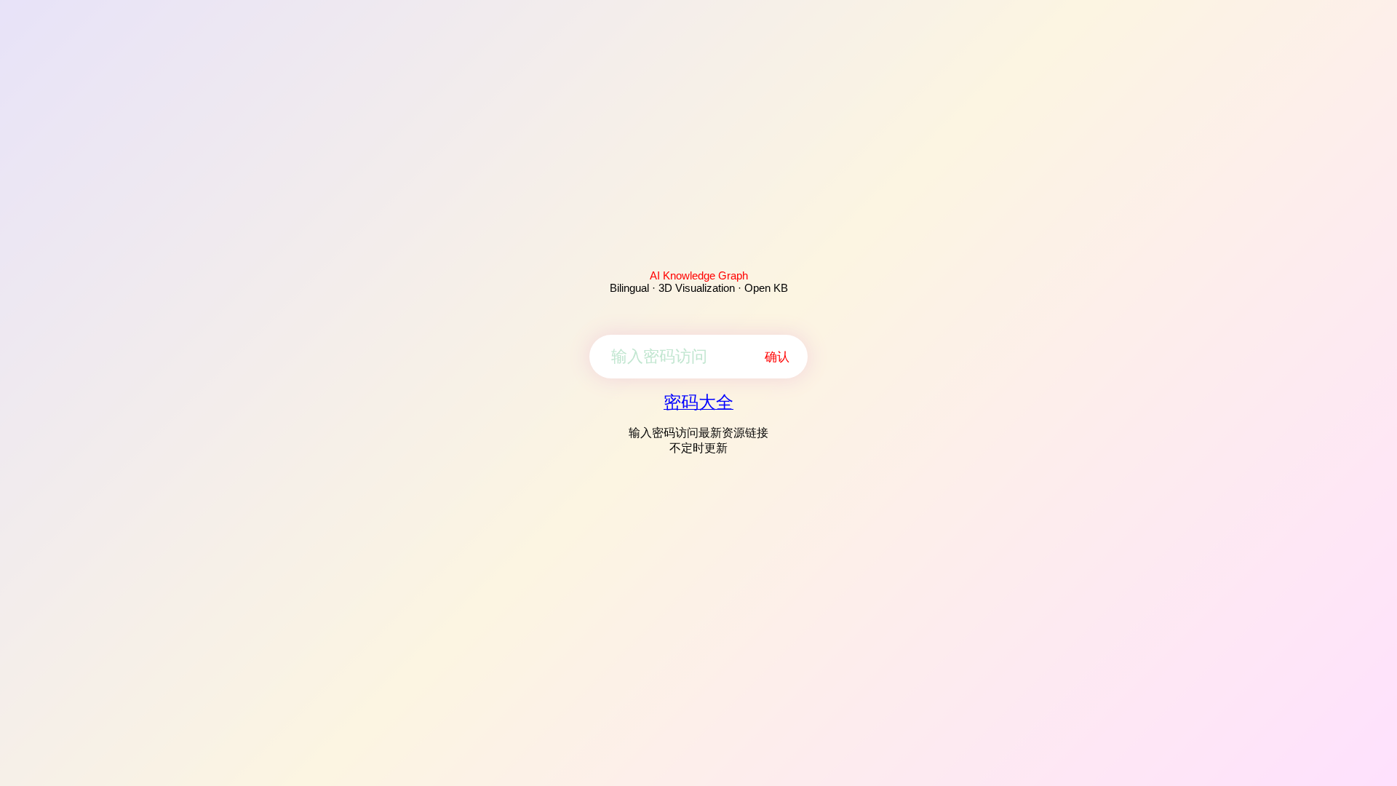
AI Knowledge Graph (699, 275)
